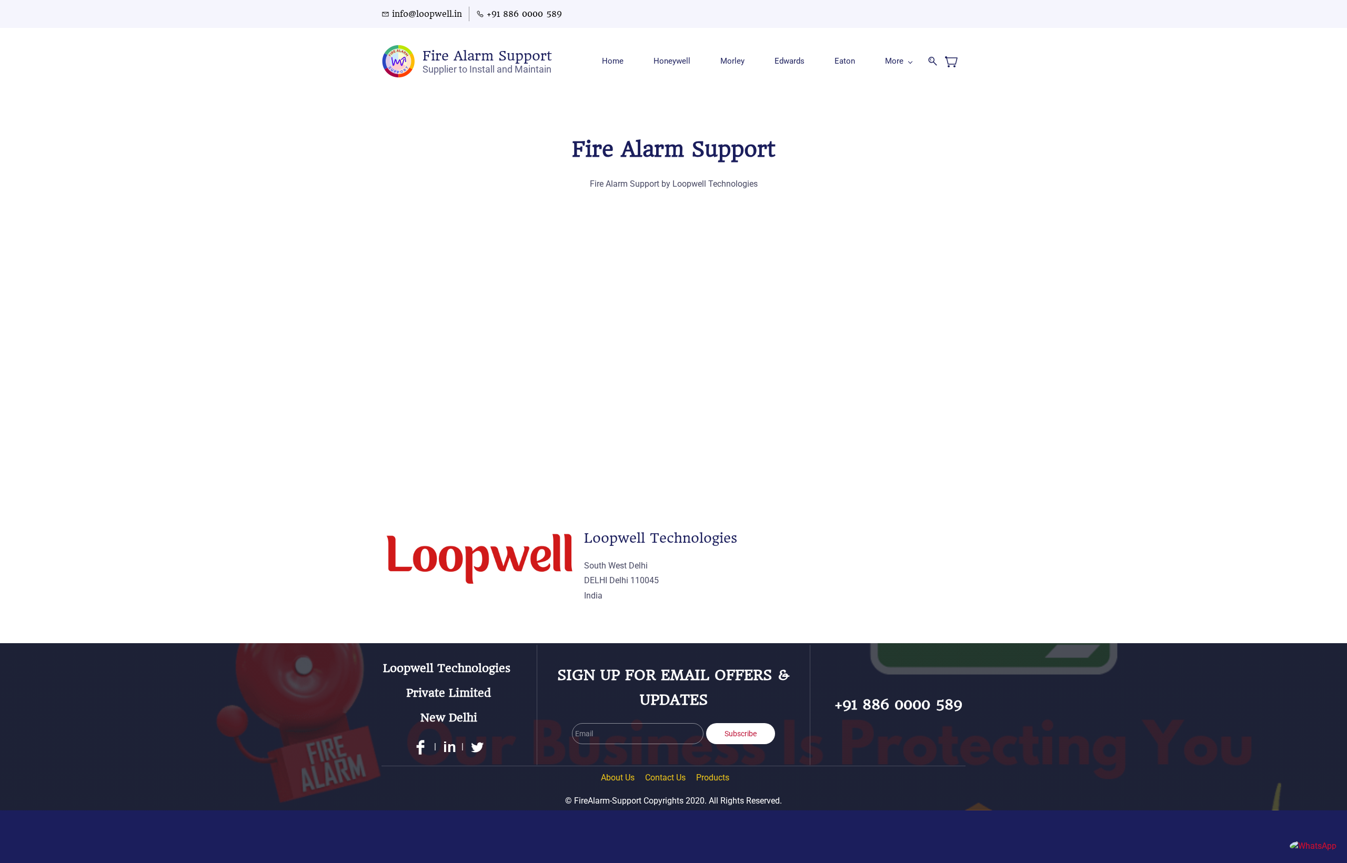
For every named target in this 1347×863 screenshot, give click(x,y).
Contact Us (665, 778)
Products (712, 778)
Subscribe (741, 733)
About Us (618, 778)
